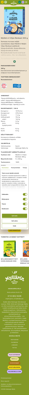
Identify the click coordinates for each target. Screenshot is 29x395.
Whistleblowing (14, 367)
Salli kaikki (14, 215)
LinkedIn (14, 345)
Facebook (14, 342)
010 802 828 (14, 296)
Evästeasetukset (6, 378)
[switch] (25, 199)
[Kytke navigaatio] (26, 2)
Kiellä (14, 226)
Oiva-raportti (5, 381)
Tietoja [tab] (25, 167)
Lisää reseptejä (14, 230)
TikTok (14, 347)
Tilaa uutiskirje (14, 354)
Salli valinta (14, 220)
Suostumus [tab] (5, 167)
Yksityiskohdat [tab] (15, 167)
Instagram (14, 339)
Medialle (14, 358)
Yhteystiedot (14, 363)
